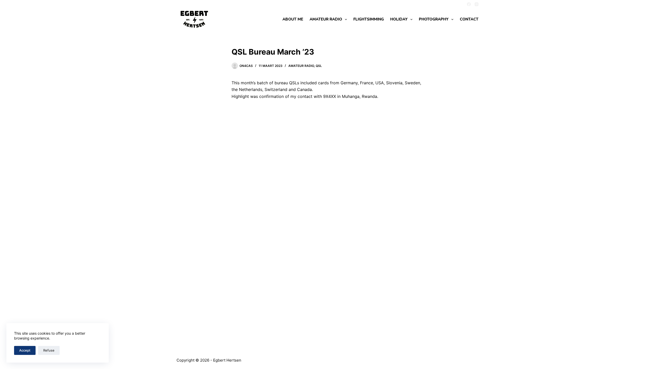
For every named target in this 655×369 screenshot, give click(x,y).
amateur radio (326, 19)
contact (469, 19)
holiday (399, 19)
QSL (319, 66)
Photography (434, 19)
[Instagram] (476, 4)
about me (292, 19)
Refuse (48, 350)
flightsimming (368, 19)
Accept (24, 350)
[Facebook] (469, 4)
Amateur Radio (301, 66)
